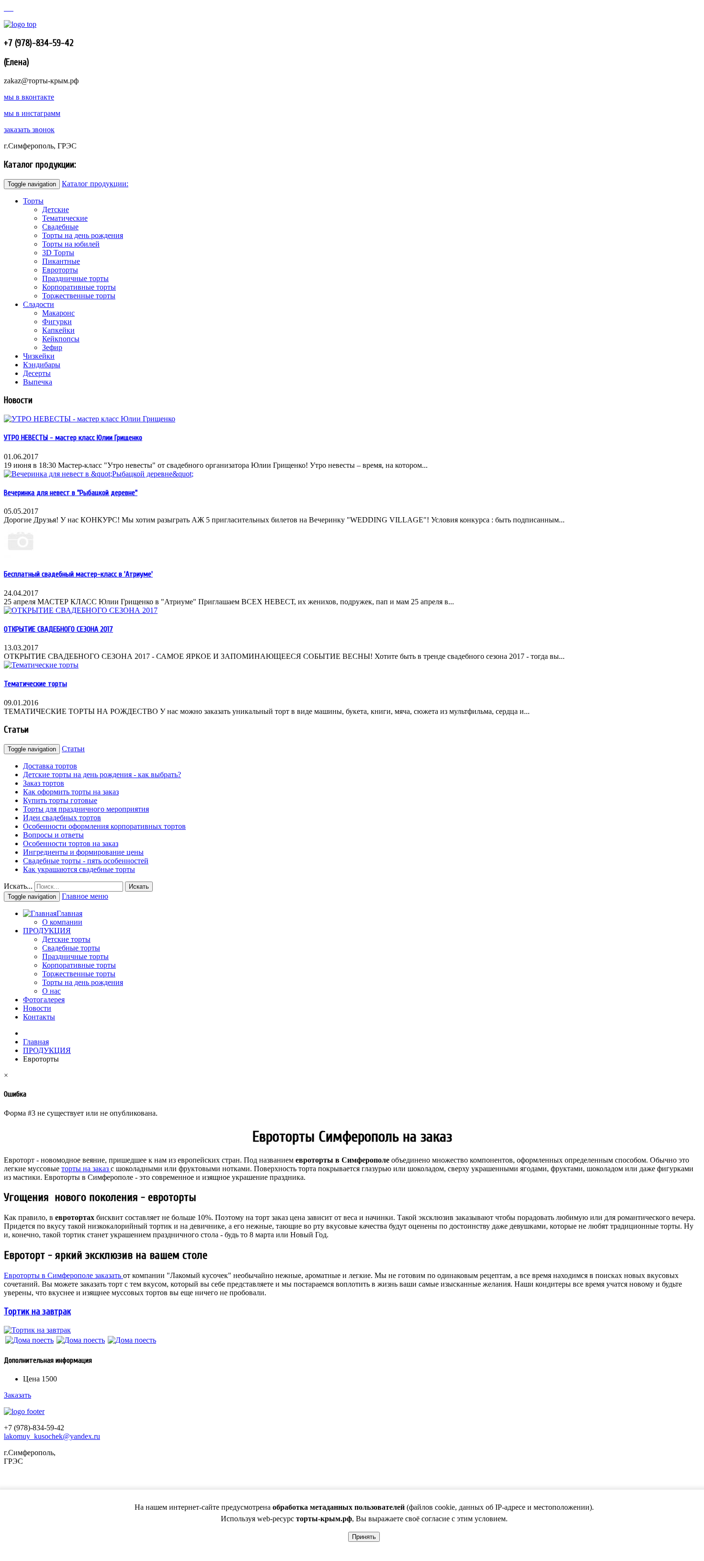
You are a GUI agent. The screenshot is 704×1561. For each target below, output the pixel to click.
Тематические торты (35, 683)
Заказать (17, 1395)
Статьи (73, 749)
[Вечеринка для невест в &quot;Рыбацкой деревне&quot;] (98, 474)
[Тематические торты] (41, 665)
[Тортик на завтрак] (37, 1330)
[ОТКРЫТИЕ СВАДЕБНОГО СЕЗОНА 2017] (81, 610)
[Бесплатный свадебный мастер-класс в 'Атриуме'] (20, 555)
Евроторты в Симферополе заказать (63, 1275)
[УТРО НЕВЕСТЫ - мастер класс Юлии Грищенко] (89, 419)
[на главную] (6, 8)
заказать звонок (29, 129)
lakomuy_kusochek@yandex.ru (52, 1436)
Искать (139, 886)
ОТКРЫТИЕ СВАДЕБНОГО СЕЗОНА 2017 (58, 629)
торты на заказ (86, 1169)
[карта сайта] (9, 8)
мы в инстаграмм (32, 113)
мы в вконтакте (29, 97)
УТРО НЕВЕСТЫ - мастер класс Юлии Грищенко (73, 437)
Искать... (18, 886)
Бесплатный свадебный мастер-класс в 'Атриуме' (78, 574)
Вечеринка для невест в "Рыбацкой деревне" (70, 492)
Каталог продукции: (95, 184)
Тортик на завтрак (37, 1311)
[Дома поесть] (29, 1340)
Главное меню (85, 896)
